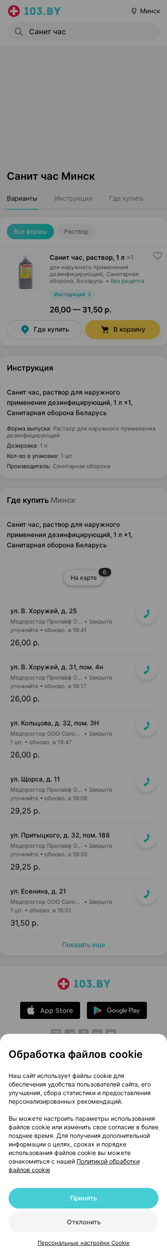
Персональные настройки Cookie (84, 1242)
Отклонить (84, 1222)
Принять (83, 1198)
